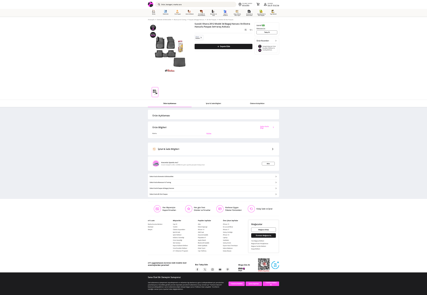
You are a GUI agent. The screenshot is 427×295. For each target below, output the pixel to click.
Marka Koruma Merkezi (155, 224)
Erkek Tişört (201, 248)
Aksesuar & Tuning (180, 20)
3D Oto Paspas (212, 20)
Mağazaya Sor (261, 28)
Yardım (175, 227)
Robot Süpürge (202, 227)
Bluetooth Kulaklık (203, 243)
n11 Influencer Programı (180, 251)
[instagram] (212, 271)
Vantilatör (226, 240)
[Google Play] (168, 270)
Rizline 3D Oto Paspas (226, 20)
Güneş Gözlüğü (228, 232)
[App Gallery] (181, 270)
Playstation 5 (202, 237)
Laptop (225, 237)
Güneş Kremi (227, 243)
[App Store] (155, 270)
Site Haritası (176, 243)
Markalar (150, 227)
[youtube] (220, 271)
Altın (199, 224)
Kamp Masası (227, 251)
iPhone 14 (201, 229)
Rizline (208, 133)
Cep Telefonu (202, 251)
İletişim (150, 229)
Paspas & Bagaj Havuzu (196, 20)
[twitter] (205, 271)
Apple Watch (202, 240)
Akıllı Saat (201, 232)
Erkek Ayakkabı (202, 246)
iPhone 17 (226, 229)
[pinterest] (227, 271)
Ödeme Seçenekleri (179, 229)
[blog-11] (244, 270)
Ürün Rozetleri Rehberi (180, 248)
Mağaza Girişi (263, 230)
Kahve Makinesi (228, 248)
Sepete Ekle (225, 46)
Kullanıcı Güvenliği (178, 237)
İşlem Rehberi (177, 235)
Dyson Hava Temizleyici (230, 246)
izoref (259, 25)
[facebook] (197, 271)
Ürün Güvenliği (177, 240)
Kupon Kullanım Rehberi (180, 246)
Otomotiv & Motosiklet (164, 20)
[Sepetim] (258, 4)
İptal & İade (176, 232)
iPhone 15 (226, 224)
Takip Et (267, 32)
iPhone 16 (226, 235)
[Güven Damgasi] (275, 265)
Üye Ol (270, 5)
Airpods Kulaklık (203, 235)
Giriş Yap (276, 5)
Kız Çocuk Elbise (228, 227)
